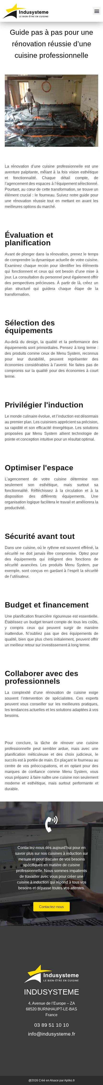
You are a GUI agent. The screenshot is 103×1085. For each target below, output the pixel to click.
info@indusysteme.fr (51, 1034)
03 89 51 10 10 (51, 1025)
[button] (97, 11)
